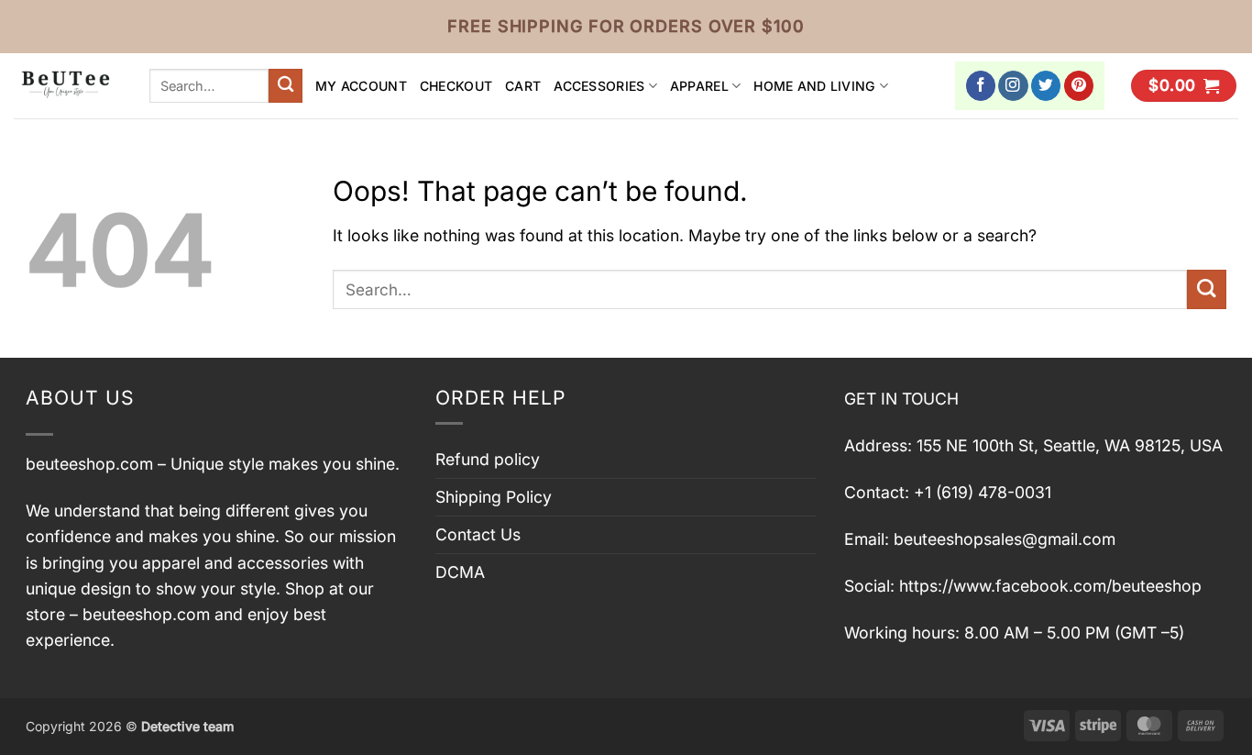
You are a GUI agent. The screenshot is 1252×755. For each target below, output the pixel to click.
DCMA (460, 572)
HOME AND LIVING (814, 86)
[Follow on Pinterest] (1079, 86)
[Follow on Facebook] (981, 86)
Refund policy (487, 459)
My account (361, 86)
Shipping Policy (493, 496)
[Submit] (285, 86)
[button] (1183, 86)
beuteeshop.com (89, 463)
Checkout (456, 86)
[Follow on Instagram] (1013, 86)
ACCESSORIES (599, 86)
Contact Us (478, 534)
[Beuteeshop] (68, 86)
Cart (523, 86)
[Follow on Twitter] (1046, 86)
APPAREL (699, 86)
